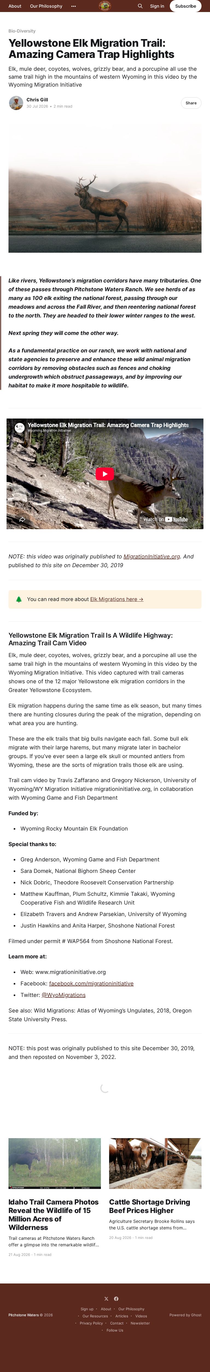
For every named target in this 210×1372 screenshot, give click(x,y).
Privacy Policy (91, 1323)
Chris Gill (37, 99)
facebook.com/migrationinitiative (91, 983)
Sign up (87, 1309)
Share (191, 103)
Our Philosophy (46, 6)
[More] (73, 6)
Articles (121, 1316)
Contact (117, 1323)
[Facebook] (116, 1299)
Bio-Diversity (22, 31)
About (14, 6)
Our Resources (95, 1316)
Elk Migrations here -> (117, 599)
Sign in (157, 6)
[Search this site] (140, 6)
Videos (141, 1316)
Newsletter (140, 1323)
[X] (106, 1299)
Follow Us (115, 1330)
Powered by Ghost (186, 1315)
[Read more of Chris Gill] (16, 103)
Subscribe (185, 6)
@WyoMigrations (64, 995)
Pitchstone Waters (23, 1315)
